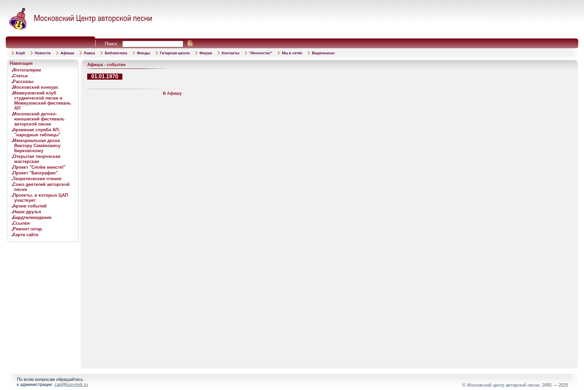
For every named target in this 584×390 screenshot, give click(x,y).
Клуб (20, 53)
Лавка (89, 53)
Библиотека (116, 53)
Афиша (67, 53)
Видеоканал (323, 53)
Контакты (230, 53)
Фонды (143, 53)
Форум (205, 53)
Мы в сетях (292, 53)
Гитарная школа (175, 53)
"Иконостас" (260, 53)
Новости (43, 53)
